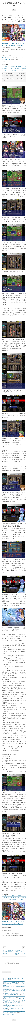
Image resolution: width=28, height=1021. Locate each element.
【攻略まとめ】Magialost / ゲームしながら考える (13, 1009)
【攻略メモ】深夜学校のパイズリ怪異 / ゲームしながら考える (14, 1003)
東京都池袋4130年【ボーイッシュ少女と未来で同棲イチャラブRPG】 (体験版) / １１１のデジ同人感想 (14, 990)
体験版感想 (8, 934)
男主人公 (14, 934)
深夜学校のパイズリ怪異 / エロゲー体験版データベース (14, 987)
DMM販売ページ (6, 59)
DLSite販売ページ (6, 57)
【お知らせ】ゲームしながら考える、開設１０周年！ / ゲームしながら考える (14, 1011)
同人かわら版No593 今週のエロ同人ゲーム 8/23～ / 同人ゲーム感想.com (14, 996)
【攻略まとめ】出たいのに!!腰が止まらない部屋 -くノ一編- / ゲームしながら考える (14, 994)
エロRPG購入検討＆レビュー (14, 4)
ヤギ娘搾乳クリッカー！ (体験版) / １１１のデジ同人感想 (13, 984)
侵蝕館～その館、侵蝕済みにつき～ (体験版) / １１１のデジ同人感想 (13, 1006)
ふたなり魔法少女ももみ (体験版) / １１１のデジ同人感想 (13, 979)
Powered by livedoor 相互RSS (10, 1014)
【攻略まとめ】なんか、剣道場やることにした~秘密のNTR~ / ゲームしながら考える (13, 981)
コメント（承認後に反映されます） (10, 963)
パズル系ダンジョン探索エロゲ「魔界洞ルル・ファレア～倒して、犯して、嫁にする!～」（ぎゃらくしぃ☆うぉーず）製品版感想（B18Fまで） (14, 68)
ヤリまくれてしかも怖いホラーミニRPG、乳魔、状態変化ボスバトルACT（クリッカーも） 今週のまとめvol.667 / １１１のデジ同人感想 (14, 1000)
